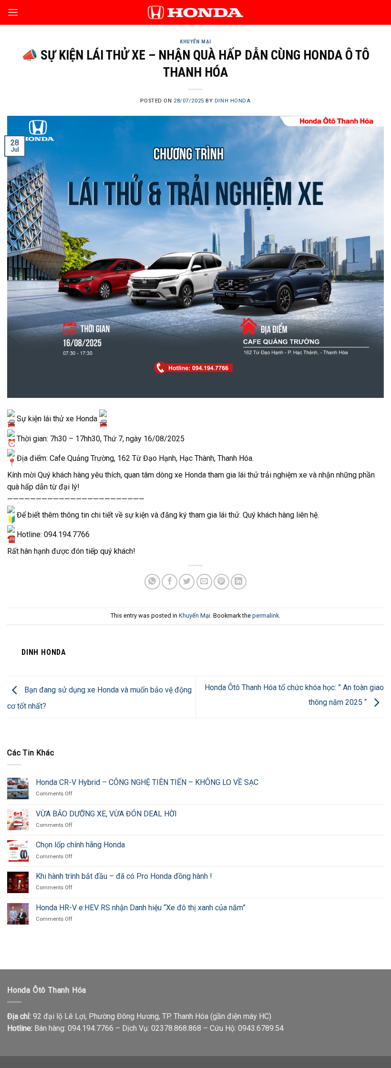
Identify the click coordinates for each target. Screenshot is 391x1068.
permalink (265, 615)
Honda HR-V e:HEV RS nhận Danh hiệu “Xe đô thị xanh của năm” (141, 907)
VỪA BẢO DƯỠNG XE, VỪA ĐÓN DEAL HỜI (106, 813)
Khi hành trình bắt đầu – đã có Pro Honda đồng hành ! (124, 876)
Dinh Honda (233, 101)
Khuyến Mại (195, 42)
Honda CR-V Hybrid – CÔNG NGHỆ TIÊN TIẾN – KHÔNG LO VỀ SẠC (147, 782)
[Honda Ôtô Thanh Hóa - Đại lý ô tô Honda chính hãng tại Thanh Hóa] (195, 12)
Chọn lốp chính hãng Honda (80, 844)
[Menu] (13, 12)
